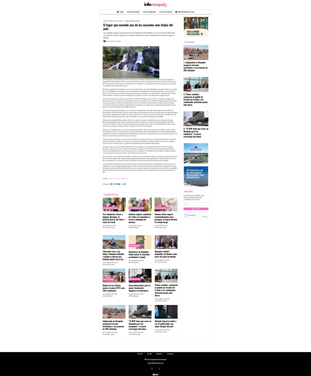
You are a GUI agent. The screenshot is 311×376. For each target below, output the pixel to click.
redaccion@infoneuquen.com (155, 363)
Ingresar (171, 354)
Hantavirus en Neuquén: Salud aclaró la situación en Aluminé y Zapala (139, 254)
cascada (111, 178)
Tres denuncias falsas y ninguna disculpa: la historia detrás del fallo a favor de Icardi (113, 218)
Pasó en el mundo (165, 12)
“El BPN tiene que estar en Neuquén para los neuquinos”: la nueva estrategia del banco (140, 324)
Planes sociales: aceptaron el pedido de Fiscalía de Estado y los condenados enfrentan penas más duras (166, 290)
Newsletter (188, 191)
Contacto (140, 354)
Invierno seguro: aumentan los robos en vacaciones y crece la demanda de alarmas (140, 218)
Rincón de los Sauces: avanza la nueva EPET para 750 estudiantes (114, 288)
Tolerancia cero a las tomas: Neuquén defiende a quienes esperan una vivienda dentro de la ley (113, 255)
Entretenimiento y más (186, 12)
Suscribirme (196, 209)
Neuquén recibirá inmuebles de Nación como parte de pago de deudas (166, 254)
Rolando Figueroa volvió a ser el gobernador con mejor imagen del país (165, 323)
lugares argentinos (121, 178)
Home (122, 12)
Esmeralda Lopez (113, 41)
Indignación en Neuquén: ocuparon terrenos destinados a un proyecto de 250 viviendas (113, 324)
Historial (149, 354)
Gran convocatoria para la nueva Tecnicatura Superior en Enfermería (139, 288)
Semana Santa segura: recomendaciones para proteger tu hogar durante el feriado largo (166, 218)
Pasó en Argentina (149, 12)
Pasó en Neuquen (133, 12)
